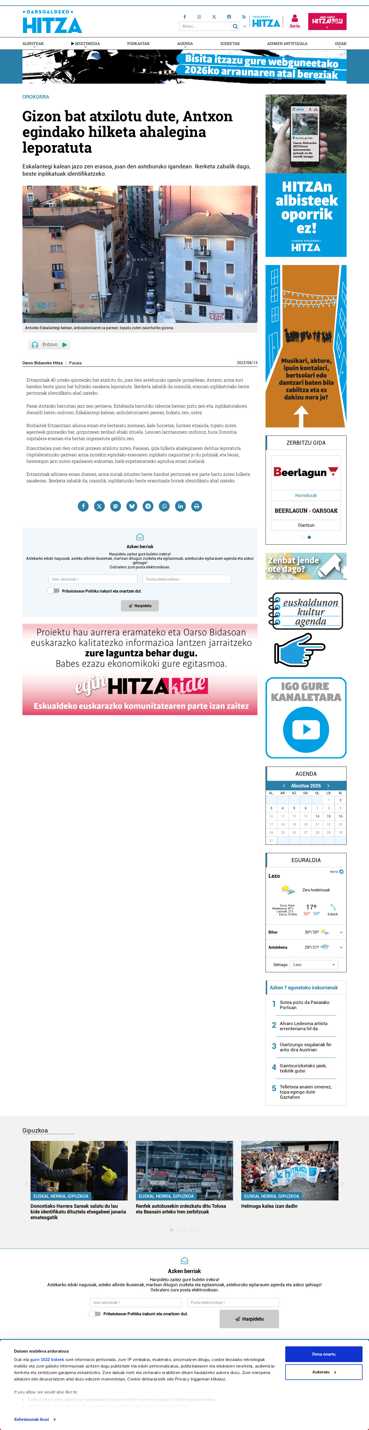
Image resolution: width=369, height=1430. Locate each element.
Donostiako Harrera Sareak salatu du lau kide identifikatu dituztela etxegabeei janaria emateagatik (78, 1211)
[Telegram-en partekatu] (148, 506)
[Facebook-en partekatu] (83, 506)
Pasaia (75, 363)
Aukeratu (321, 1372)
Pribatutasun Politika (80, 591)
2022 (241, 363)
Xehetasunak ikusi (31, 1419)
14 (317, 816)
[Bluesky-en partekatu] (131, 506)
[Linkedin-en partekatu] (180, 506)
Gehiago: (281, 965)
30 (309, 800)
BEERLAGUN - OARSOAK (306, 510)
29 (297, 800)
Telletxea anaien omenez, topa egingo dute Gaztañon (306, 1092)
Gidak (341, 43)
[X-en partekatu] (99, 506)
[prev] (283, 785)
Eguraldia (306, 860)
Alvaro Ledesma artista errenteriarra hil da (303, 1026)
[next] (328, 785)
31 (320, 800)
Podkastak (138, 43)
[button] (314, 964)
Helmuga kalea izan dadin (269, 1206)
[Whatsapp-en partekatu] (164, 506)
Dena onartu (324, 1354)
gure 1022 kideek (47, 1359)
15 (329, 816)
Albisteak (33, 43)
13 (255, 363)
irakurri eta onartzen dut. (102, 591)
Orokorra (35, 97)
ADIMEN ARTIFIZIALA (287, 43)
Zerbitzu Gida (306, 443)
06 (249, 363)
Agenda (185, 43)
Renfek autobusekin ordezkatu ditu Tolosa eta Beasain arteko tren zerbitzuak (181, 1209)
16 (341, 816)
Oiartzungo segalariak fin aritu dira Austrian (305, 1047)
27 (274, 800)
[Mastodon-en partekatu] (115, 506)
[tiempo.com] (341, 871)
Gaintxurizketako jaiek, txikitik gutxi (303, 1068)
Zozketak (230, 43)
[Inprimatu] (196, 506)
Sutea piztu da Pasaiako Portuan (305, 1005)
